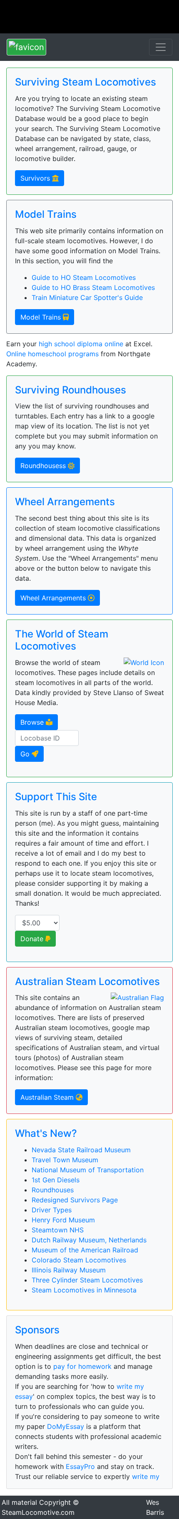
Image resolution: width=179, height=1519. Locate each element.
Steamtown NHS (58, 1230)
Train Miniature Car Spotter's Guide (87, 297)
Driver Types (52, 1210)
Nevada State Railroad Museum (81, 1150)
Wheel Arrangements (54, 598)
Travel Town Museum (65, 1160)
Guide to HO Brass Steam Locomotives (93, 287)
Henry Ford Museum (63, 1220)
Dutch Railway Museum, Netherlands (89, 1240)
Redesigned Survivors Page (75, 1200)
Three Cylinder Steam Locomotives (87, 1280)
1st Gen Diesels (56, 1180)
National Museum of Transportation (88, 1170)
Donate (32, 939)
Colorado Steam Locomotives (79, 1260)
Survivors (36, 178)
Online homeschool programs (52, 354)
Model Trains (41, 317)
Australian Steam (48, 1097)
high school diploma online (81, 344)
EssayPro (80, 1466)
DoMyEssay (65, 1426)
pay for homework (82, 1366)
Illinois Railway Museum (69, 1270)
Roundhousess (44, 465)
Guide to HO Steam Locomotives (84, 277)
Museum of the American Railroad (85, 1250)
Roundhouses (53, 1190)
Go (26, 754)
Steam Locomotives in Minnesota (84, 1290)
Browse (33, 722)
